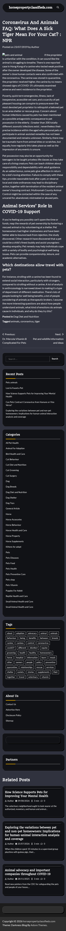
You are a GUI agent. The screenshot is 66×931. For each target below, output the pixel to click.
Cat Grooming (12, 470)
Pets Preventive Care (15, 574)
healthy (32, 652)
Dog (8, 481)
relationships (27, 667)
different (22, 648)
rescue (39, 667)
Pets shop (10, 579)
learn (43, 657)
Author (35, 46)
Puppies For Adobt (14, 590)
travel (21, 677)
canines (20, 643)
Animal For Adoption (15, 448)
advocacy (32, 633)
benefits (32, 638)
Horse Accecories (14, 519)
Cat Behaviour (12, 459)
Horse (8, 514)
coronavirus (27, 321)
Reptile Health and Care (17, 596)
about (9, 633)
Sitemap (9, 720)
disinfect (34, 648)
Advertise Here (13, 709)
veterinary (33, 677)
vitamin (45, 677)
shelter (10, 672)
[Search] (57, 7)
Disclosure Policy (13, 715)
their (55, 672)
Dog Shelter (11, 497)
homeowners (46, 652)
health (22, 652)
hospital (19, 657)
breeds (55, 638)
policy (39, 662)
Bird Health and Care (15, 454)
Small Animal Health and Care (19, 601)
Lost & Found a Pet (14, 388)
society (20, 672)
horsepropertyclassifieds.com (30, 7)
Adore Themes (39, 925)
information (32, 657)
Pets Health (11, 568)
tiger (37, 321)
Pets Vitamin (12, 585)
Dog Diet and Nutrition (26, 316)
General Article (13, 508)
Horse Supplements (15, 541)
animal (44, 633)
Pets (8, 552)
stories (31, 672)
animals (15, 321)
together (11, 677)
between (44, 638)
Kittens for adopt (13, 547)
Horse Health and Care (16, 530)
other (9, 662)
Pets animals (11, 382)
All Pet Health (12, 443)
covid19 (10, 648)
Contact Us (11, 704)
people (29, 662)
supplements (44, 672)
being (22, 638)
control (31, 643)
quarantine (12, 667)
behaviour (11, 638)
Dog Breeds (11, 486)
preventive (50, 662)
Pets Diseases (12, 558)
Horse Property (13, 536)
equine (44, 648)
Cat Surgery (11, 476)
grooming (11, 652)
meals (52, 657)
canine (10, 643)
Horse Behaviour (13, 525)
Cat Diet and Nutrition (16, 465)
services (50, 667)
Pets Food (10, 563)
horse (9, 657)
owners (19, 662)
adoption (20, 633)
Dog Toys (10, 503)
